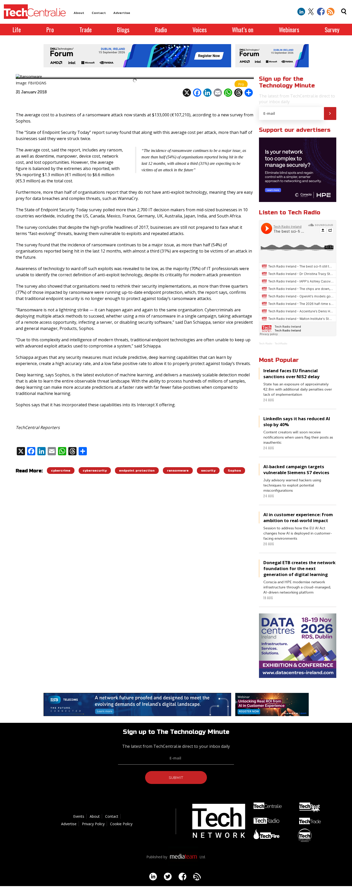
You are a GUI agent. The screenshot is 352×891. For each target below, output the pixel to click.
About (79, 13)
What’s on (242, 29)
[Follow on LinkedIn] (301, 11)
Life (17, 29)
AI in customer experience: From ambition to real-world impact (298, 517)
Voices (199, 29)
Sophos (234, 470)
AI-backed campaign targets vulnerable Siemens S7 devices (296, 469)
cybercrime (60, 470)
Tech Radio (265, 343)
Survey (332, 29)
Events (78, 816)
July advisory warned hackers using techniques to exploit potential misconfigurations (292, 485)
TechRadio (281, 343)
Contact (99, 13)
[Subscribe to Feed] (330, 11)
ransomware (178, 470)
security (208, 470)
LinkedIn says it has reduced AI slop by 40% (296, 421)
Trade (85, 29)
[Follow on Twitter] (311, 11)
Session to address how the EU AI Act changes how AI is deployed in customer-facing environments (297, 533)
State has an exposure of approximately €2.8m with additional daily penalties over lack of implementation (297, 389)
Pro (50, 29)
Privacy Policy (93, 823)
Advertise (121, 13)
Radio (161, 29)
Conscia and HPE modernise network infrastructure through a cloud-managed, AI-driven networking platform (297, 587)
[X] (187, 92)
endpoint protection (137, 470)
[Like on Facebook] (321, 11)
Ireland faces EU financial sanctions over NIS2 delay (291, 373)
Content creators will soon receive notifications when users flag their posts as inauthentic (298, 437)
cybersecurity (95, 470)
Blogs (123, 29)
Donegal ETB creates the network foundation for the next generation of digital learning (299, 568)
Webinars (289, 29)
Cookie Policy (121, 823)
